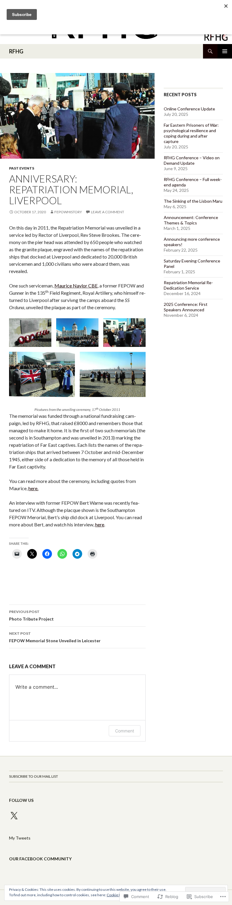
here (99, 524)
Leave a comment (107, 212)
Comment (124, 730)
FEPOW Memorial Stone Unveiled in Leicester (55, 637)
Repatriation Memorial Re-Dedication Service (188, 285)
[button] (30, 332)
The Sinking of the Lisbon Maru (193, 201)
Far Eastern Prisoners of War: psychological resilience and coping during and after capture (191, 133)
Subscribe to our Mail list (33, 776)
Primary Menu (225, 51)
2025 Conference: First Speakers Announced (186, 307)
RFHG (16, 51)
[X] (14, 816)
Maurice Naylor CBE (76, 285)
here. (33, 488)
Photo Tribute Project (31, 615)
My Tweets (20, 837)
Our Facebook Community (40, 858)
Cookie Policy (117, 895)
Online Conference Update (189, 108)
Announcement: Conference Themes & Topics (191, 220)
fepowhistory (68, 212)
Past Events (21, 168)
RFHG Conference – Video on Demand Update (192, 160)
